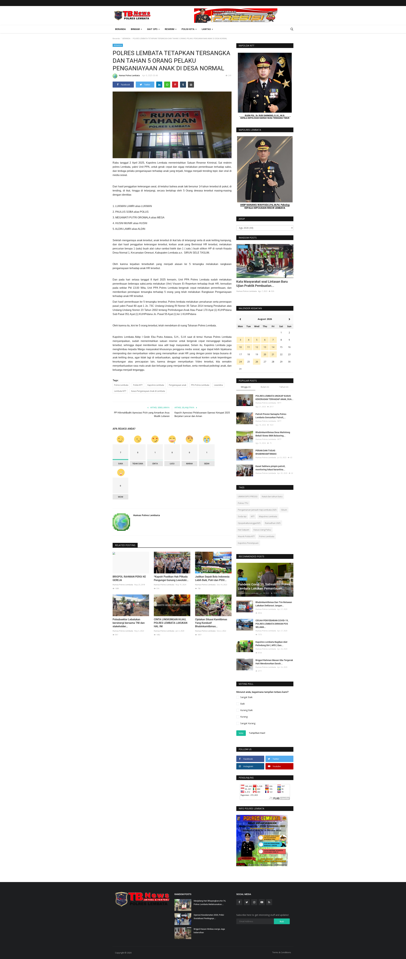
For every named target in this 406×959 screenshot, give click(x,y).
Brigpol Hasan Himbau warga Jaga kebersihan (209, 931)
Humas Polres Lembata (129, 75)
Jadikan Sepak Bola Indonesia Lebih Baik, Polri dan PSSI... (212, 578)
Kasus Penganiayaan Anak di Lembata (148, 391)
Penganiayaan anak (177, 385)
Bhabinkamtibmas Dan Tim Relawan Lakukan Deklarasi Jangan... (273, 604)
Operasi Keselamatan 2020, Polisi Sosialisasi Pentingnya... (209, 917)
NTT (253, 516)
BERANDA (126, 38)
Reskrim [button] (170, 29)
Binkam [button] (135, 29)
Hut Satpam (243, 529)
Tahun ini (283, 386)
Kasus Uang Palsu (262, 529)
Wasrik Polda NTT (246, 536)
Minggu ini (246, 386)
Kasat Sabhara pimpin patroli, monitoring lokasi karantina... (270, 468)
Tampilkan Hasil (257, 732)
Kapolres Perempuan (248, 543)
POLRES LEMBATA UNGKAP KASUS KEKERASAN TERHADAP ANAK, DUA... (274, 397)
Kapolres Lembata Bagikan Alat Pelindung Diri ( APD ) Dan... (271, 644)
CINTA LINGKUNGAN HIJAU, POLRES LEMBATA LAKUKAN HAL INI (170, 623)
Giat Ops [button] (152, 29)
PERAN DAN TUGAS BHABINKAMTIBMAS (265, 452)
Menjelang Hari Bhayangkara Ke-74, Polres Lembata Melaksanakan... (210, 902)
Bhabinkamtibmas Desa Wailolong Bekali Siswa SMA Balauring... (272, 434)
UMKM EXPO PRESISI (247, 496)
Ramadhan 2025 (273, 523)
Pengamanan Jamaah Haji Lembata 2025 (257, 509)
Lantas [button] (206, 29)
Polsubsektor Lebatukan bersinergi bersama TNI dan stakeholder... (129, 623)
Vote (241, 733)
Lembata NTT (120, 391)
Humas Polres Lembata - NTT (268, 403)
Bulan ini (265, 386)
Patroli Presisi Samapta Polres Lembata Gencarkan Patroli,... (270, 416)
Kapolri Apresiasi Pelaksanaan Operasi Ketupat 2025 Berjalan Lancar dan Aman (202, 414)
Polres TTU (243, 503)
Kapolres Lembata (155, 385)
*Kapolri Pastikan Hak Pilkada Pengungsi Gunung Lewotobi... (171, 578)
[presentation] (282, 249)
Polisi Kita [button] (188, 29)
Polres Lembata (121, 385)
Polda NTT (138, 385)
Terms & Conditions (281, 952)
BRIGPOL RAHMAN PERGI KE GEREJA (129, 578)
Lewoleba (218, 385)
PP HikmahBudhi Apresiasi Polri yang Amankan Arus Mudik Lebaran (142, 414)
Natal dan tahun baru (272, 496)
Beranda (120, 29)
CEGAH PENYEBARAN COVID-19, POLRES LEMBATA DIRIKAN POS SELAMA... (271, 623)
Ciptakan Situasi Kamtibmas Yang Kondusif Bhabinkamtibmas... (211, 623)
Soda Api (242, 516)
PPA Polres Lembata (200, 385)
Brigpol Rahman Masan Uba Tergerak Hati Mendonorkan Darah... (274, 662)
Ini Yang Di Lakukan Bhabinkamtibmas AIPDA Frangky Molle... (263, 284)
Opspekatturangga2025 (249, 523)
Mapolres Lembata (268, 516)
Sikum (284, 509)
